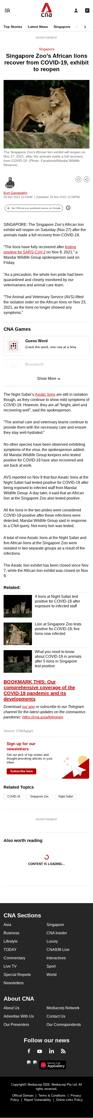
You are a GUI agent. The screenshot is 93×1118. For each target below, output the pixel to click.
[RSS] (63, 1051)
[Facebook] (29, 1051)
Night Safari (65, 796)
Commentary (14, 958)
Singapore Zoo (39, 796)
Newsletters (14, 983)
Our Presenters (16, 1025)
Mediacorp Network (62, 1008)
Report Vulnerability (37, 1100)
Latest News (38, 27)
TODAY (10, 950)
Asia (79, 27)
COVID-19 (13, 796)
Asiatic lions (45, 394)
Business (11, 933)
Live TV (10, 966)
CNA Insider (56, 933)
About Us (11, 1008)
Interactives (56, 958)
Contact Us (55, 1016)
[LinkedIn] (51, 1051)
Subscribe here (21, 771)
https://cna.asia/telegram (42, 717)
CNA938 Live (57, 950)
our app (28, 707)
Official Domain (22, 1095)
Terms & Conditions (52, 1095)
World (51, 975)
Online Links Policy (69, 1100)
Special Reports (17, 975)
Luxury (52, 941)
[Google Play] (29, 1063)
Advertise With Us (19, 1016)
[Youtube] (39, 1051)
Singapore (62, 27)
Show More (46, 378)
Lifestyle (11, 941)
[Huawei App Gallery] (52, 1064)
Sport (51, 966)
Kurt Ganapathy (15, 193)
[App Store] (35, 1063)
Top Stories (13, 27)
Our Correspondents (63, 1025)
